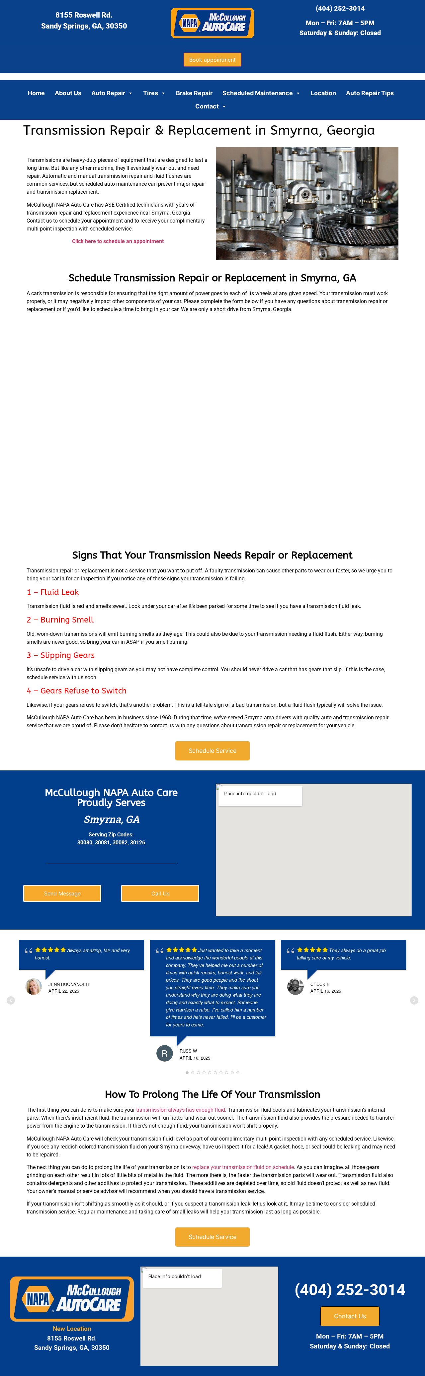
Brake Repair (194, 93)
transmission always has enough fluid (180, 1110)
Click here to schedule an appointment (118, 241)
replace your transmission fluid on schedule (243, 1167)
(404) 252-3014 (340, 8)
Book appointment (212, 59)
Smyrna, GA (111, 819)
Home (36, 93)
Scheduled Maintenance (257, 93)
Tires (150, 93)
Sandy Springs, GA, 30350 (84, 26)
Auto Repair (108, 93)
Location (323, 93)
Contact (207, 106)
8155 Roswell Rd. (84, 15)
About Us (68, 93)
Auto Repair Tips (370, 93)
